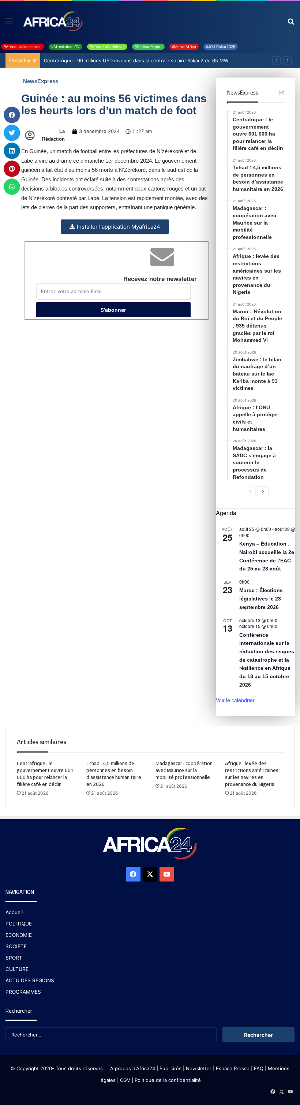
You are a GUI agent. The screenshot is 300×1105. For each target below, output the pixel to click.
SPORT (13, 958)
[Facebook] (133, 874)
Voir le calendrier (235, 700)
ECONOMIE (18, 935)
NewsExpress (40, 81)
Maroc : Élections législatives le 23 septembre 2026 (261, 598)
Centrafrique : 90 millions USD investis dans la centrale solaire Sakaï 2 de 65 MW (136, 60)
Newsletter (198, 1068)
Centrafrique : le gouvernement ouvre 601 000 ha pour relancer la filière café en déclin (45, 773)
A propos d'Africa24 (132, 1068)
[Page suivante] (263, 491)
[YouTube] (167, 874)
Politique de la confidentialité (168, 1080)
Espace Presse (232, 1068)
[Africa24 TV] (52, 21)
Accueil (14, 912)
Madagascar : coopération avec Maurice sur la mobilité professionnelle (184, 770)
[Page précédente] (250, 491)
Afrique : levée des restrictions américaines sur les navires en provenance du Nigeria (251, 773)
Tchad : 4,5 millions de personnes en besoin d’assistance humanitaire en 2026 (113, 773)
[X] (150, 874)
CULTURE (17, 969)
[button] (12, 115)
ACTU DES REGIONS (29, 980)
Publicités (170, 1068)
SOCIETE (16, 946)
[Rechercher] (291, 23)
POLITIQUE (18, 924)
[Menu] (9, 23)
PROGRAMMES (23, 992)
